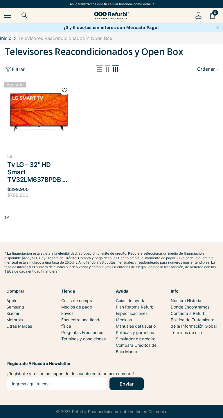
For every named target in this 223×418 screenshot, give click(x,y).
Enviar (127, 384)
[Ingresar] (198, 15)
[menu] (7, 15)
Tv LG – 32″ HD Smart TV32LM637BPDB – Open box (36, 172)
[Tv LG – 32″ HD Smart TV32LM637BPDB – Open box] (38, 112)
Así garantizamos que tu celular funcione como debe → (112, 4)
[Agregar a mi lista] (64, 90)
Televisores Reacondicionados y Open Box (65, 38)
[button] (99, 69)
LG (9, 156)
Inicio (6, 38)
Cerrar (218, 27)
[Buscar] (24, 15)
